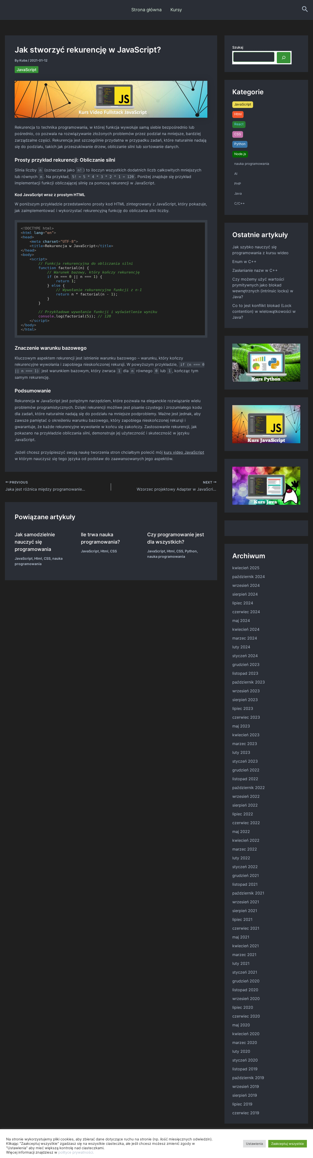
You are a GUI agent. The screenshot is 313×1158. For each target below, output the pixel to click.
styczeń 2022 (245, 866)
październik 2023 (248, 682)
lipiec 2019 (242, 1104)
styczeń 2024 (245, 655)
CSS (47, 558)
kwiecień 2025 (245, 567)
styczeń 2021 (244, 972)
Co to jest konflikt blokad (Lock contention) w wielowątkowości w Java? (264, 311)
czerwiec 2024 (246, 611)
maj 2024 (241, 620)
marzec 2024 (244, 638)
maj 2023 (241, 726)
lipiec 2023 (242, 708)
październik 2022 (248, 787)
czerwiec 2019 (245, 1112)
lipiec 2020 (242, 1007)
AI (235, 174)
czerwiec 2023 (246, 717)
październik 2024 (248, 576)
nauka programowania (166, 556)
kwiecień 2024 (245, 629)
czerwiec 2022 (246, 822)
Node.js (240, 154)
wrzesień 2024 (246, 585)
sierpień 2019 (244, 1095)
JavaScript (26, 69)
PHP (237, 184)
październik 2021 (248, 893)
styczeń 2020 (245, 1060)
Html (38, 558)
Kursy (176, 9)
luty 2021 (240, 963)
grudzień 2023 (245, 664)
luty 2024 (241, 646)
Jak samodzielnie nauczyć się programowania (35, 542)
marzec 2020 (244, 1042)
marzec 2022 (244, 849)
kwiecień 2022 (245, 840)
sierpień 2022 (245, 805)
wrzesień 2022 (246, 796)
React (239, 124)
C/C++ (239, 203)
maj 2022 (241, 831)
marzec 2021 (244, 954)
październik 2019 (248, 1077)
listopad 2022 (245, 778)
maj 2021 (240, 937)
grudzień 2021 (245, 875)
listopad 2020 (245, 989)
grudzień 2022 (245, 770)
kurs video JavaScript (184, 452)
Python (191, 551)
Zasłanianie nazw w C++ (255, 270)
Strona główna (146, 9)
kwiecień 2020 (245, 1033)
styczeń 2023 (245, 761)
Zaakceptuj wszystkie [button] (287, 1144)
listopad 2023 (245, 673)
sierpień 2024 (245, 594)
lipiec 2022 (242, 813)
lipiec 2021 (242, 919)
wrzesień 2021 (245, 901)
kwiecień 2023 (245, 734)
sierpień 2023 (245, 699)
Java (238, 193)
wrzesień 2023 (246, 690)
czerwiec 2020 (246, 1016)
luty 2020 (241, 1051)
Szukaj (237, 47)
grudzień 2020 (245, 981)
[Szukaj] (284, 57)
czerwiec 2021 (245, 928)
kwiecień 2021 (245, 945)
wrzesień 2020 (246, 998)
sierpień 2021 (244, 910)
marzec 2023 (244, 743)
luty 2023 (241, 752)
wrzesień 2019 (245, 1086)
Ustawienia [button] (254, 1144)
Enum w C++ (244, 261)
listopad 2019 (244, 1068)
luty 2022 (241, 857)
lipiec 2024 (242, 602)
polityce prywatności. (76, 1152)
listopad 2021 (244, 884)
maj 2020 (241, 1024)
